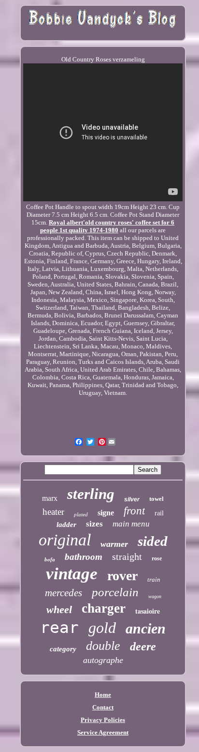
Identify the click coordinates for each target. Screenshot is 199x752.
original (65, 540)
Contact (103, 707)
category (63, 649)
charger (104, 608)
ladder (66, 524)
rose (157, 558)
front (134, 511)
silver (132, 499)
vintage (72, 573)
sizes (94, 523)
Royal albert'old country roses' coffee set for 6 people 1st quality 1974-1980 (107, 226)
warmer (114, 544)
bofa (49, 559)
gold (102, 627)
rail (159, 513)
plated (81, 514)
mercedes (63, 593)
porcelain (115, 592)
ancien (146, 628)
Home (103, 694)
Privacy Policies (103, 719)
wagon (154, 596)
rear (59, 627)
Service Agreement (102, 732)
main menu (131, 523)
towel (156, 498)
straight (127, 556)
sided (153, 541)
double (103, 646)
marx (49, 498)
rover (122, 575)
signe (106, 513)
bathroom (83, 557)
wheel (59, 609)
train (153, 579)
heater (53, 512)
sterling (90, 493)
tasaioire (147, 611)
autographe (103, 660)
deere (143, 646)
